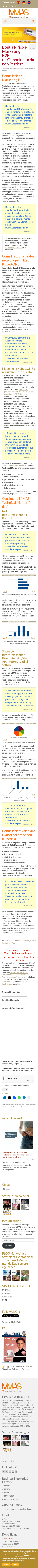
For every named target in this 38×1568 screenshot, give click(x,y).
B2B (4, 1104)
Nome (11, 992)
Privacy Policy (8, 1461)
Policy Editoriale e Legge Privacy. (13, 1561)
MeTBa (7, 1489)
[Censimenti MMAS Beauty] (15, 1207)
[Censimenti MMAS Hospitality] (15, 1201)
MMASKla (6, 1293)
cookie (26, 1555)
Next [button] (34, 1149)
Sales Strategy (29, 1106)
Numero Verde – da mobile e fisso (16, 1509)
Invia (5, 1089)
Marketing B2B (11, 1106)
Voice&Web (7, 1297)
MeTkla (7, 1492)
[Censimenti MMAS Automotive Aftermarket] (6, 1212)
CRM (34, 1104)
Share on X (27, 127)
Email (10, 1000)
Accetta (6, 1564)
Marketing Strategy (20, 1106)
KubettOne (4, 1106)
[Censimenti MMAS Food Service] (6, 1207)
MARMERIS (9, 1496)
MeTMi (5, 1300)
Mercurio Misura (11, 1499)
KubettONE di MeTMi (14, 247)
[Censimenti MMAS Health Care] (24, 1201)
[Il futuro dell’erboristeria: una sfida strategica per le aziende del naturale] (24, 1278)
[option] (19, 1148)
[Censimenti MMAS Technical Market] (24, 1207)
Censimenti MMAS (16, 466)
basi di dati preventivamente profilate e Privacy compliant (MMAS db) (19, 391)
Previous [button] (4, 1149)
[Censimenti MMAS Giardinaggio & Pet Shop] (6, 1201)
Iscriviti (8, 1245)
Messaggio (13, 1008)
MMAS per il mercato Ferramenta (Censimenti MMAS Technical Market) (15, 974)
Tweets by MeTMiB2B (11, 1322)
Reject (15, 1564)
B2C (7, 1104)
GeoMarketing (8, 982)
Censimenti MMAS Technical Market (19, 68)
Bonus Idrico (11, 1104)
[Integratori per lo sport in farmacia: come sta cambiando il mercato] (6, 1278)
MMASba (6, 1290)
